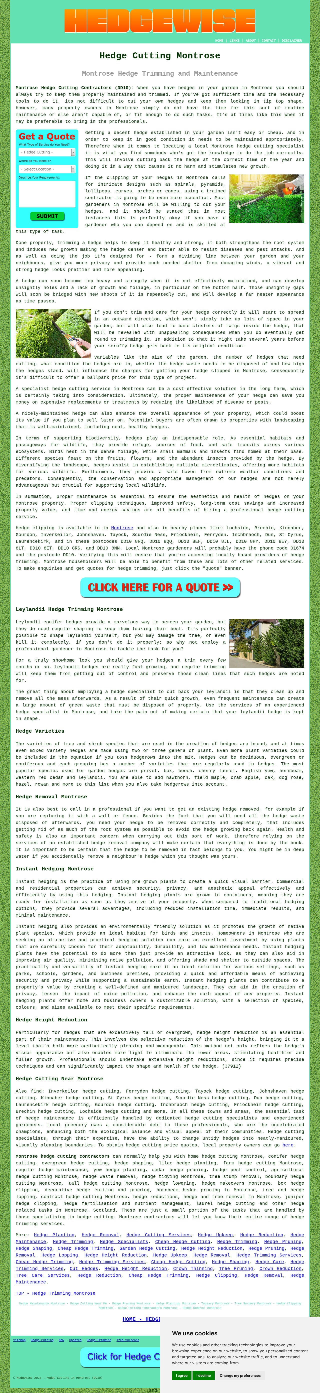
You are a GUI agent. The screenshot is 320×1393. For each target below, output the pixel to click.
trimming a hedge (79, 242)
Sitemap (19, 1340)
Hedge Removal (100, 1235)
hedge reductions (155, 1196)
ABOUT (251, 41)
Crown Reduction (281, 1268)
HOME (219, 41)
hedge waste (185, 364)
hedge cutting (255, 146)
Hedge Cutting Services (158, 1235)
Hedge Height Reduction (211, 1248)
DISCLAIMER (292, 41)
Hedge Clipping (216, 1275)
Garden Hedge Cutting (147, 1248)
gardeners (179, 548)
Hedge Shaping (34, 1248)
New (61, 1340)
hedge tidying (160, 1176)
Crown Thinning (193, 1268)
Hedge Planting (54, 1235)
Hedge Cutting (42, 1340)
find (36, 1091)
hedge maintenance (50, 1118)
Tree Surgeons (127, 1340)
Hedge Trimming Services (269, 1255)
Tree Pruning (236, 1268)
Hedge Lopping (60, 1255)
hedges (186, 87)
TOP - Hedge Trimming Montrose (56, 1293)
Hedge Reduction (261, 1235)
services (291, 561)
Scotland (104, 1210)
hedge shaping (133, 1163)
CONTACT (269, 41)
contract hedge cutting (71, 1196)
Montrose (122, 528)
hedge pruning (188, 1169)
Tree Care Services (43, 1275)
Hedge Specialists (124, 1241)
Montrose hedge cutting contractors (63, 1156)
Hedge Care (270, 1261)
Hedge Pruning (283, 1241)
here (288, 1145)
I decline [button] (203, 1375)
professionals (127, 121)
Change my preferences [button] (240, 1375)
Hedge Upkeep (215, 1235)
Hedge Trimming (73, 1241)
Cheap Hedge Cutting (182, 1241)
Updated (75, 1340)
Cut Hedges (84, 1268)
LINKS (235, 41)
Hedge (23, 528)
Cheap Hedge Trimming (86, 1248)
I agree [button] (182, 1375)
